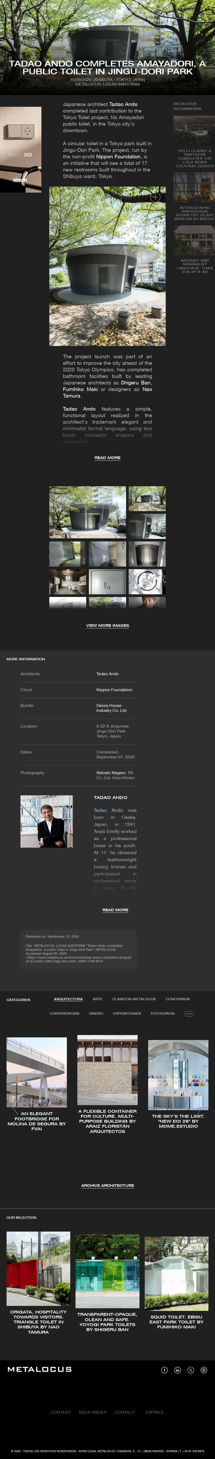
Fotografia (163, 1013)
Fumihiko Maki (80, 389)
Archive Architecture (107, 1186)
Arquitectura (68, 999)
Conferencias (64, 1013)
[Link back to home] (39, 1370)
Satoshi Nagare (111, 773)
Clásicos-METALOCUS (134, 999)
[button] (15, 1107)
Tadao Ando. (108, 674)
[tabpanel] (107, 1108)
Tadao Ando (123, 104)
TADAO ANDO (110, 798)
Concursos (178, 999)
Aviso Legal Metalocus (97, 1451)
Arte (98, 999)
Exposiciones (127, 1013)
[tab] (68, 999)
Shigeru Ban (135, 383)
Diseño (96, 1013)
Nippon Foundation (118, 157)
